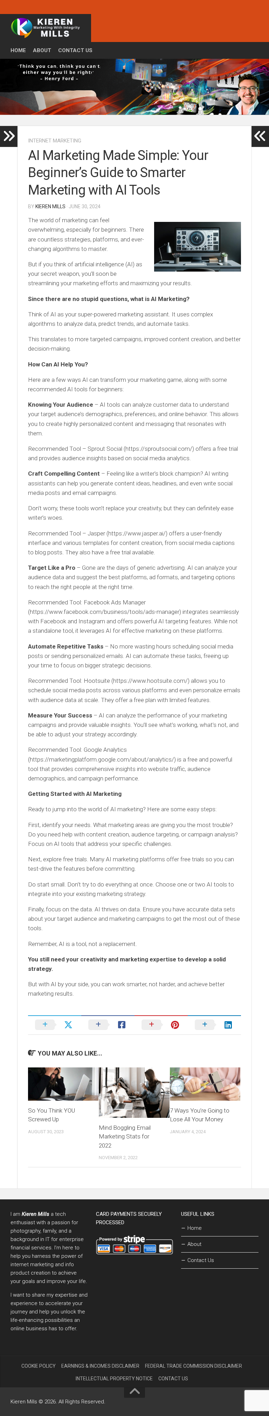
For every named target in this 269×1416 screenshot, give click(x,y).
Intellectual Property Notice (114, 1378)
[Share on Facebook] (107, 1024)
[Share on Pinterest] (161, 1024)
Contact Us (75, 50)
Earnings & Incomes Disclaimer (100, 1366)
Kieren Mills (50, 206)
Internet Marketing (54, 141)
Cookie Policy (38, 1366)
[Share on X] (54, 1024)
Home (18, 50)
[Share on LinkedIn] (214, 1024)
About (42, 50)
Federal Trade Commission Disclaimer (193, 1366)
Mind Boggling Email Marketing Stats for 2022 (125, 1136)
